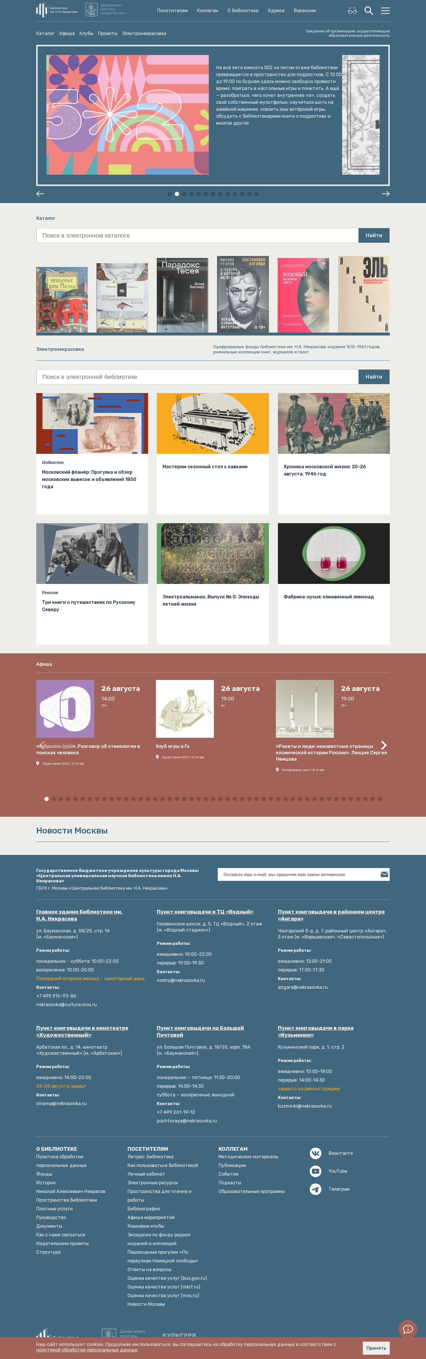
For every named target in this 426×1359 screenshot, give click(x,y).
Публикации (232, 1165)
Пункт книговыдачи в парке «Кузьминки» (316, 1031)
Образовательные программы (252, 1191)
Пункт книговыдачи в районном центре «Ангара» (331, 915)
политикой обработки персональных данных (86, 1350)
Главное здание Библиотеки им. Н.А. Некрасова (79, 915)
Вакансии (305, 10)
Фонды (44, 1174)
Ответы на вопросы (150, 1269)
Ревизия (50, 592)
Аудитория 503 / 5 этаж (183, 757)
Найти (374, 235)
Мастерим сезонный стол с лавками (205, 466)
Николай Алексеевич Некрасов (70, 1191)
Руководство (51, 1217)
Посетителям (172, 10)
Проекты (107, 33)
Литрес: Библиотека (151, 1156)
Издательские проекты (62, 1243)
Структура (48, 1252)
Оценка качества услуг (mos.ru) (163, 1295)
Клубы (86, 33)
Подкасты (53, 462)
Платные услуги (54, 1209)
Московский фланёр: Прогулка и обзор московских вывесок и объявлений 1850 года (89, 479)
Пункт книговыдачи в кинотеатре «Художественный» (82, 1031)
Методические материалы (248, 1156)
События (229, 1174)
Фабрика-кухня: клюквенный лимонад (329, 597)
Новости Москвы (146, 1304)
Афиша (67, 33)
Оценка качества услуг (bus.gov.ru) (167, 1278)
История (46, 1182)
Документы (49, 1226)
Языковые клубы (146, 1226)
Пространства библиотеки (66, 1200)
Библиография (144, 1209)
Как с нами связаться (60, 1235)
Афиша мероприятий (151, 1217)
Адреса (276, 10)
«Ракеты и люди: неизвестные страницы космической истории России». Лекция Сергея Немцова (331, 753)
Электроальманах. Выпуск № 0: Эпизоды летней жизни (211, 600)
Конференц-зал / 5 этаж (303, 770)
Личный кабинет (146, 1174)
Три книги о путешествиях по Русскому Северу (88, 606)
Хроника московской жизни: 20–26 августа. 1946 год (325, 470)
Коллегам (207, 10)
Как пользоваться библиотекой (163, 1165)
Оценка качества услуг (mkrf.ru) (164, 1287)
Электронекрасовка (144, 33)
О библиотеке (242, 10)
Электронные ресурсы (153, 1182)
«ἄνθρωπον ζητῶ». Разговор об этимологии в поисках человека (88, 749)
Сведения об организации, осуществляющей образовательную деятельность (348, 33)
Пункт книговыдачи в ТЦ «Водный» (205, 912)
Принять (376, 1348)
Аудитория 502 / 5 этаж (63, 763)
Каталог (45, 33)
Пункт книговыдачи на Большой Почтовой (200, 1031)
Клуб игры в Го (173, 746)
